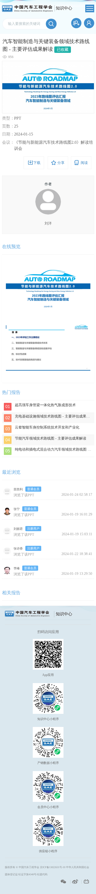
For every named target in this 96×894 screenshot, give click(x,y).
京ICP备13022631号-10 (52, 867)
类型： (8, 118)
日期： (8, 134)
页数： (8, 126)
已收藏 (62, 49)
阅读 (84, 163)
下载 (36, 163)
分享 (61, 163)
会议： (8, 142)
